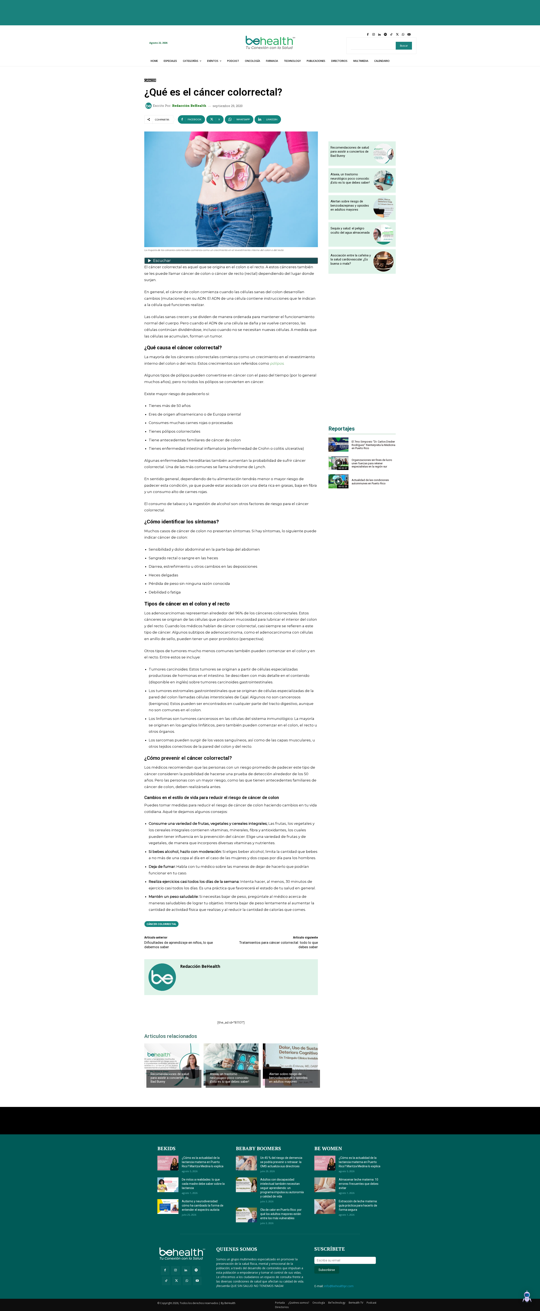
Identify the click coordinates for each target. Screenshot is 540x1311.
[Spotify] (385, 35)
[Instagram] (374, 35)
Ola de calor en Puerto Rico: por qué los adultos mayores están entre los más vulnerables (281, 1214)
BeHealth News (160, 1065)
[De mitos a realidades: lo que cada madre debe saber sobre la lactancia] (167, 1184)
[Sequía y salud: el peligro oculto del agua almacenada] (383, 234)
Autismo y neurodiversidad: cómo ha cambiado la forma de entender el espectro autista (202, 1205)
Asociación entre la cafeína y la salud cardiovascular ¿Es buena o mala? (351, 259)
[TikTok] (391, 35)
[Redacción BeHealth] (149, 106)
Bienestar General (222, 1065)
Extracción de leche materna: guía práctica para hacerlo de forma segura (358, 1205)
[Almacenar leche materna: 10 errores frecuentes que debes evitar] (324, 1184)
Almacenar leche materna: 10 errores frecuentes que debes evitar (358, 1184)
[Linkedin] (379, 35)
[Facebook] (368, 35)
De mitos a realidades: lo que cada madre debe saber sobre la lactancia (203, 1184)
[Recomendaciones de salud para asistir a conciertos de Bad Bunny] (171, 1064)
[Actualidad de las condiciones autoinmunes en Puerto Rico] (338, 481)
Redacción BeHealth (189, 105)
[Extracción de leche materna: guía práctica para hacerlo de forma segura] (324, 1206)
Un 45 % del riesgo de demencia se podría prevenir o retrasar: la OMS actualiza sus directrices (281, 1162)
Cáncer (150, 80)
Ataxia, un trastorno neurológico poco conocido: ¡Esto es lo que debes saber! (229, 1077)
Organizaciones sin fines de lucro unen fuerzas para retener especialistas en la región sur (372, 463)
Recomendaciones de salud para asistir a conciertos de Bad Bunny (170, 1077)
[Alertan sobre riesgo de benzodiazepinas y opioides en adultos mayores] (290, 1064)
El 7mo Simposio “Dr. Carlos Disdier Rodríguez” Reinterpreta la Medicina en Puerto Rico (373, 445)
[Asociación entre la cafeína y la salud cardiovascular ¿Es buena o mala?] (383, 261)
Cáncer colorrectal (161, 924)
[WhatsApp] (403, 35)
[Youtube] (409, 35)
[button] (527, 1297)
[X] (397, 35)
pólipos (277, 363)
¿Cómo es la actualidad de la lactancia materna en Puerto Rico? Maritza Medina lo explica (202, 1162)
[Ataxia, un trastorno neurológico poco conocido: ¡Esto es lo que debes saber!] (383, 180)
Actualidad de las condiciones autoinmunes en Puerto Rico (370, 481)
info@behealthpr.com (339, 1286)
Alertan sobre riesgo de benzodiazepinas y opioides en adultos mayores (288, 1077)
